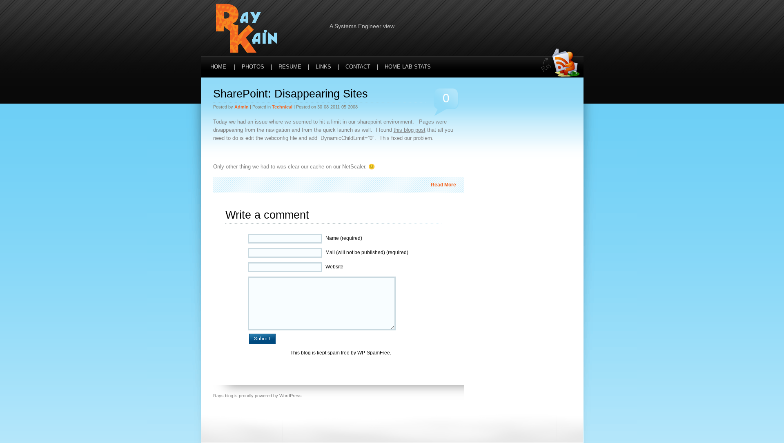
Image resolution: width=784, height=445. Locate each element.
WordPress (290, 395)
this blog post (409, 130)
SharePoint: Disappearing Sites (290, 94)
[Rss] (562, 17)
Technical (282, 106)
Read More (443, 185)
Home (218, 67)
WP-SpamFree (373, 353)
